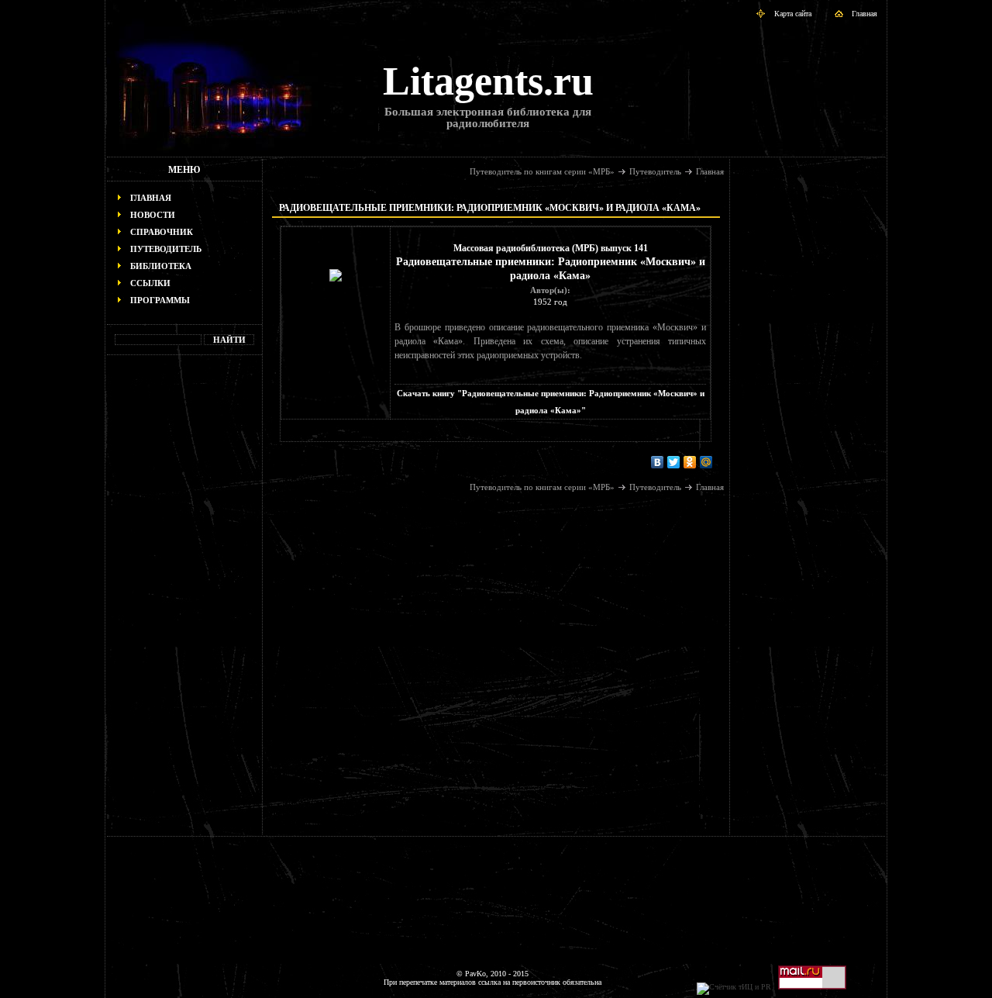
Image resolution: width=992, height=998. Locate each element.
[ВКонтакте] (657, 462)
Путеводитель (166, 249)
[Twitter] (674, 462)
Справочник (161, 232)
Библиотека (160, 266)
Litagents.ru (488, 81)
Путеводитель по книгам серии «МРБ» (542, 171)
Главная (864, 13)
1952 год (550, 301)
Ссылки (150, 283)
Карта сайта (792, 13)
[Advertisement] (184, 601)
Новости (152, 214)
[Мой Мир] (706, 462)
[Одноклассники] (690, 462)
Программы (160, 300)
